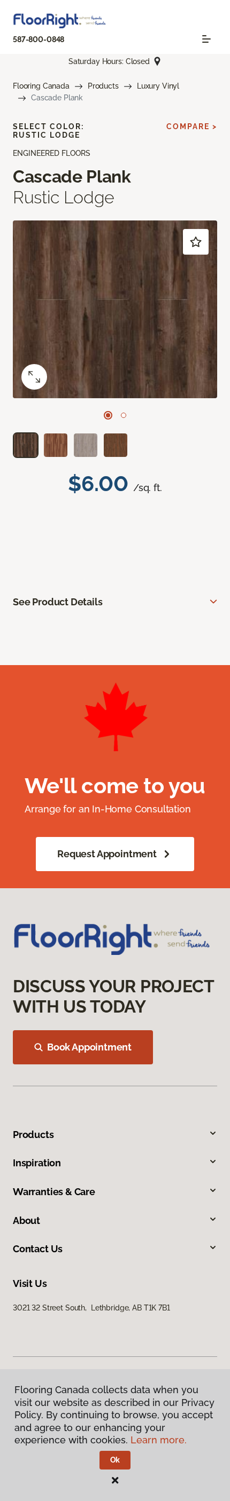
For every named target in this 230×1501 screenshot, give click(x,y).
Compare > (191, 126)
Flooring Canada (41, 86)
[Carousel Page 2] (123, 415)
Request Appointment (107, 853)
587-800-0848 (38, 39)
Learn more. (159, 1439)
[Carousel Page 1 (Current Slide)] (108, 415)
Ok (115, 1460)
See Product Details (58, 601)
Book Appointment (89, 1047)
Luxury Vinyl (158, 86)
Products (103, 86)
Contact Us (38, 1248)
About (26, 1220)
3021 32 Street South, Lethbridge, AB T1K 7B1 (91, 1308)
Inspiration (37, 1162)
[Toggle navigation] (206, 39)
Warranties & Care (54, 1191)
